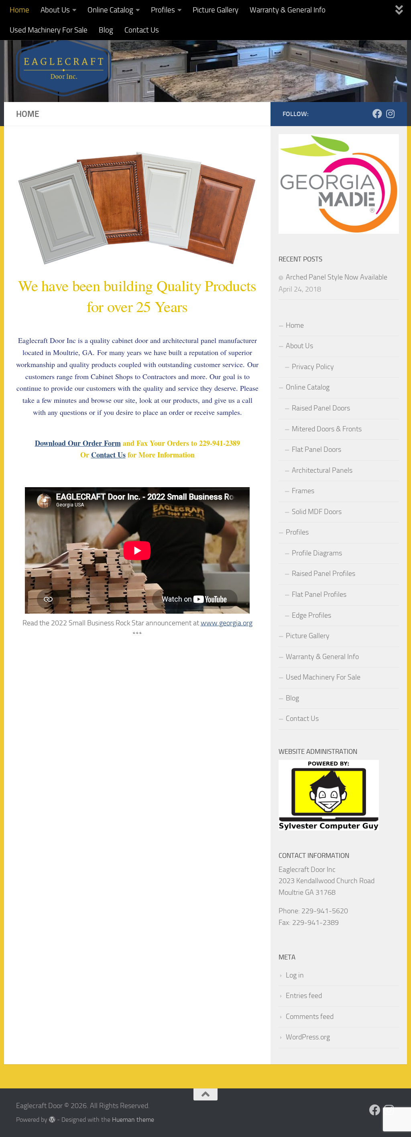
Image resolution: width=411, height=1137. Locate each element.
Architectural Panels (322, 470)
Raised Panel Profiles (323, 573)
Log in (295, 975)
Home (19, 9)
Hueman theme (133, 1119)
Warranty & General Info (288, 9)
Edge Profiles (311, 615)
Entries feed (304, 995)
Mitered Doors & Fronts (327, 429)
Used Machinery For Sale (48, 30)
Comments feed (310, 1016)
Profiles (163, 9)
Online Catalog (110, 9)
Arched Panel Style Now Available (336, 277)
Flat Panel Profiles (319, 594)
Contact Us (141, 30)
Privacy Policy (313, 366)
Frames (303, 490)
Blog (106, 30)
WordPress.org (308, 1037)
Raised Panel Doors (321, 408)
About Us (55, 9)
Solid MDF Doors (317, 511)
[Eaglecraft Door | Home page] (63, 66)
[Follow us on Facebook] (377, 113)
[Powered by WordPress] (52, 1120)
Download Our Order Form (78, 443)
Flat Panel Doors (316, 449)
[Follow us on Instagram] (390, 113)
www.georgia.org (226, 623)
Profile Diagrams (317, 553)
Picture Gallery (215, 9)
